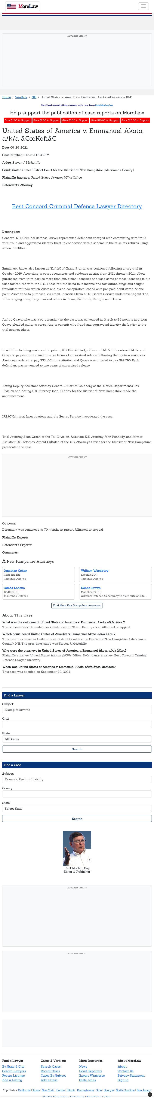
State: (6, 733)
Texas (36, 1090)
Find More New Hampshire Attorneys (77, 605)
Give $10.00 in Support (105, 120)
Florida (60, 1090)
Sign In (123, 1080)
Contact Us (126, 1071)
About (122, 1066)
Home (6, 97)
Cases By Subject (53, 1075)
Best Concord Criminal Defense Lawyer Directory (77, 206)
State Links (87, 1080)
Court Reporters (90, 1071)
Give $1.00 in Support (18, 120)
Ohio (99, 1090)
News (83, 1066)
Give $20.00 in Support (135, 120)
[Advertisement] (78, 65)
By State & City (13, 1066)
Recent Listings (13, 1075)
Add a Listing (12, 1080)
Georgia (109, 1090)
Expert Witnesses (92, 1075)
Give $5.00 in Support (75, 120)
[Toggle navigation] (143, 6)
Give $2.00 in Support (46, 120)
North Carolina (125, 1090)
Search (77, 749)
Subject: (8, 704)
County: (7, 788)
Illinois (71, 1090)
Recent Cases (50, 1071)
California (24, 1090)
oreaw (28, 6)
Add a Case (49, 1080)
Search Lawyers (14, 1071)
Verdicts (21, 97)
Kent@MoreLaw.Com (104, 105)
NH (34, 97)
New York (48, 1090)
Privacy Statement (131, 1075)
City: (5, 718)
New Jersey (144, 1090)
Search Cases (51, 1066)
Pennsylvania (85, 1090)
